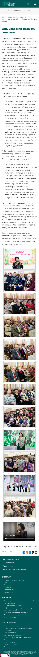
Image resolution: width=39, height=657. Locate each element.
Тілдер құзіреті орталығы (13, 605)
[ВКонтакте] (24, 552)
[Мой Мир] (30, 552)
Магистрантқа (9, 590)
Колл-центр (9, 566)
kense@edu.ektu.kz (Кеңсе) (19, 654)
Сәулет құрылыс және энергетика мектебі (19, 601)
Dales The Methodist (12, 559)
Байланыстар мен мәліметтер (15, 569)
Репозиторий (9, 647)
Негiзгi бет (6, 10)
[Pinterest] (36, 552)
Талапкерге (8, 585)
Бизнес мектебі (9, 603)
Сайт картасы (10, 563)
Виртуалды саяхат (10, 640)
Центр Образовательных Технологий (17, 637)
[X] (33, 552)
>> (9, 21)
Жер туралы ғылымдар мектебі (15, 615)
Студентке (7, 587)
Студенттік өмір (9, 642)
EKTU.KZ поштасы (10, 632)
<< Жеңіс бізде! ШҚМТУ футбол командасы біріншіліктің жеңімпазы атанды (19, 19)
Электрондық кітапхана (12, 635)
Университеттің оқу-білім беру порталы (18, 626)
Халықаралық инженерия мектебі (16, 612)
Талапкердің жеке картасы (14, 580)
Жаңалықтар (18, 10)
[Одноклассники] (27, 552)
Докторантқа (8, 592)
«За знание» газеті (10, 644)
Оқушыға (7, 582)
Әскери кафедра (10, 617)
